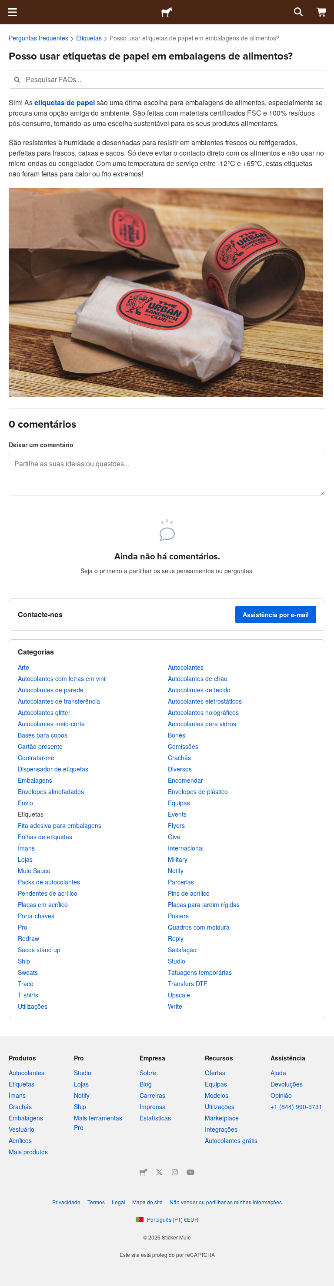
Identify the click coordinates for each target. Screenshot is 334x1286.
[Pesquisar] (297, 12)
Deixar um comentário (41, 444)
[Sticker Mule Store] (143, 1172)
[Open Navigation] (12, 12)
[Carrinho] (322, 12)
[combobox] (167, 79)
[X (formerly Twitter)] (159, 1172)
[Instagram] (174, 1172)
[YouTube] (190, 1172)
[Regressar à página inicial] (167, 12)
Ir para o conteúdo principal (6, 6)
